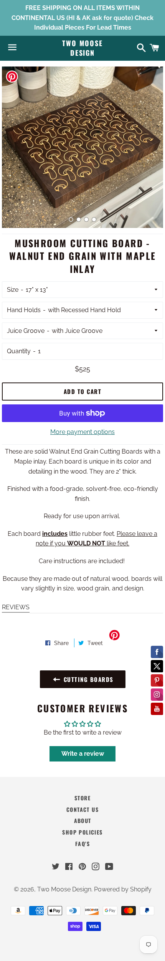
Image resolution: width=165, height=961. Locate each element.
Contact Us (82, 809)
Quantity (19, 351)
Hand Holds (24, 310)
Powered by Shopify (123, 889)
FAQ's (82, 844)
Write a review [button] (82, 753)
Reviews (16, 607)
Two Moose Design (82, 48)
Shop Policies (82, 832)
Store (82, 798)
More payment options (82, 432)
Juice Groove (26, 330)
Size (12, 289)
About (82, 820)
